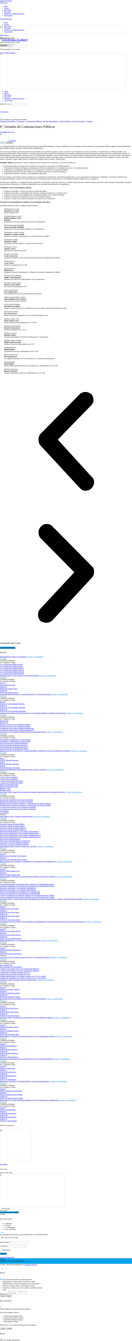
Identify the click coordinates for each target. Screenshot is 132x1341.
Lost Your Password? (7, 1257)
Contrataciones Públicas (34, 121)
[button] (66, 442)
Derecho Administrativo (51, 121)
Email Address (4, 1242)
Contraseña (3, 1246)
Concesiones (20, 121)
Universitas (3, 1164)
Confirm (9, 1328)
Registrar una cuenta (6, 1263)
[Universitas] (15, 1159)
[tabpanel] (66, 392)
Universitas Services (30, 1265)
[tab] (2, 143)
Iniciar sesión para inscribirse (9, 1212)
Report (9, 1296)
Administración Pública (8, 121)
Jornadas (90, 121)
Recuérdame (6, 1250)
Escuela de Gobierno (79, 121)
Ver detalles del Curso (7, 132)
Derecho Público (65, 121)
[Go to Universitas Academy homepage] (14, 39)
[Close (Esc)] (1, 1338)
